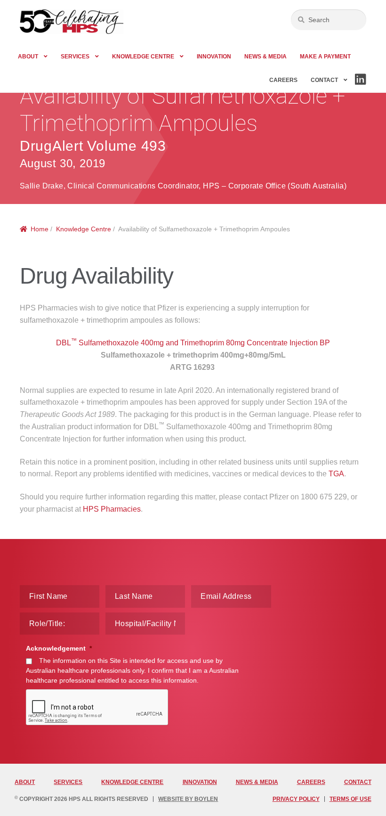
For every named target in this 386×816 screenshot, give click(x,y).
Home (39, 229)
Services (75, 56)
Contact (324, 80)
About (28, 56)
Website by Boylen (188, 799)
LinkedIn (360, 84)
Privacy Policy (296, 799)
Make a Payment (325, 56)
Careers (283, 80)
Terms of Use (350, 799)
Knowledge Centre (143, 56)
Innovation (214, 56)
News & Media (265, 56)
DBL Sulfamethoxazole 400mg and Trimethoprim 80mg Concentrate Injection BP (193, 343)
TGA (336, 474)
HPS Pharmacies (112, 509)
